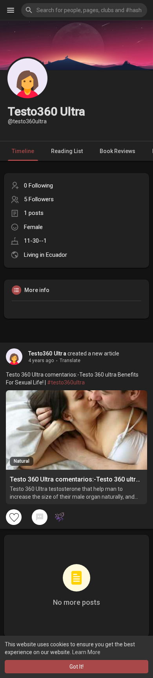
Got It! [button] (76, 667)
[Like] (13, 517)
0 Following (38, 185)
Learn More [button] (86, 652)
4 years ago (41, 360)
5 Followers (39, 199)
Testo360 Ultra (47, 353)
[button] (84, 10)
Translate (70, 360)
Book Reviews (117, 151)
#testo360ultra (66, 382)
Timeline (23, 151)
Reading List (67, 151)
